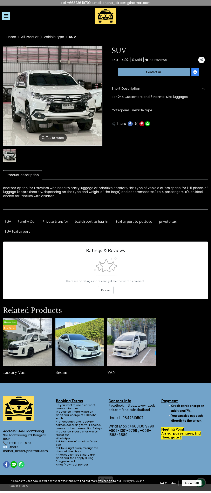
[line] (14, 464)
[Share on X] (136, 123)
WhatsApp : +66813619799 (131, 426)
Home (11, 37)
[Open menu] (6, 16)
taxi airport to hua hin (92, 221)
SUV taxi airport (17, 231)
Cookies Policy (18, 485)
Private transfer (55, 221)
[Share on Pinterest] (141, 123)
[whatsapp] (21, 464)
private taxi (168, 221)
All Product (30, 37)
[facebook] (6, 464)
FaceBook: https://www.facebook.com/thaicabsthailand (132, 407)
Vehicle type (54, 37)
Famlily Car (27, 221)
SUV (8, 221)
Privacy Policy (130, 480)
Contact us (153, 72)
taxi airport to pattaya (134, 221)
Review (105, 290)
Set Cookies (167, 483)
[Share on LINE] (147, 123)
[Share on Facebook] (130, 123)
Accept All (192, 483)
